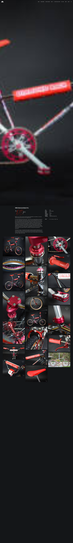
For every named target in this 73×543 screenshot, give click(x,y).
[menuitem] (38, 1)
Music (52, 1)
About (69, 1)
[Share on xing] (56, 393)
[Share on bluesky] (55, 393)
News (66, 1)
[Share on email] (57, 393)
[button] (71, 1)
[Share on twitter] (50, 393)
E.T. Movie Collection (57, 1)
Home (38, 1)
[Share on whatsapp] (54, 393)
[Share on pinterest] (52, 393)
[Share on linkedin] (53, 393)
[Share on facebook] (49, 393)
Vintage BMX (42, 1)
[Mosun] (2, 1)
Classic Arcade (47, 1)
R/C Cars (62, 1)
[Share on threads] (51, 393)
